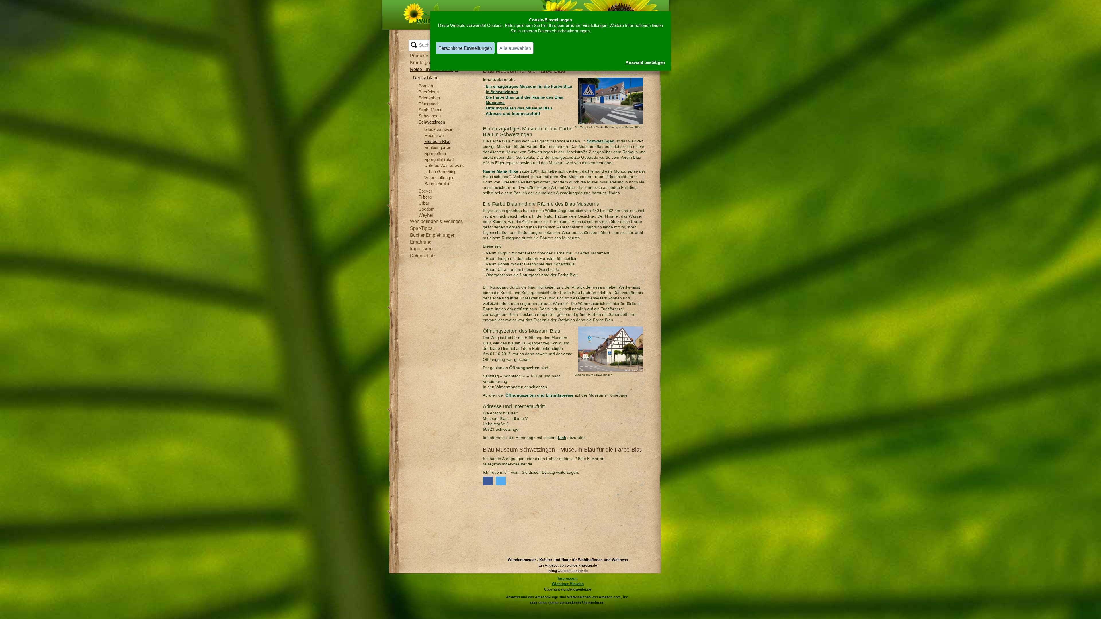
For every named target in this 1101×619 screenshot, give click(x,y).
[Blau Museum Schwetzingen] (610, 328)
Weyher (426, 215)
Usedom (427, 209)
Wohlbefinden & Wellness (436, 221)
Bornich (426, 85)
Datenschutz (423, 255)
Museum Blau (437, 141)
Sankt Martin (430, 109)
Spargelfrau (435, 153)
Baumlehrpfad (437, 183)
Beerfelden (429, 91)
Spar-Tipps (421, 228)
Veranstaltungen (439, 177)
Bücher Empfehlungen (433, 235)
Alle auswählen (515, 48)
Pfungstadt (429, 103)
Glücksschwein (438, 129)
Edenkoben (429, 97)
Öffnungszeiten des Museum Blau (519, 108)
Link (562, 437)
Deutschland (426, 77)
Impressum (421, 248)
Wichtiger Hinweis (568, 584)
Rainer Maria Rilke (500, 171)
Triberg (425, 197)
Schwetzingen (432, 122)
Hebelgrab (434, 135)
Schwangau (430, 115)
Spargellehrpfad (439, 159)
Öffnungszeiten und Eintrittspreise (539, 395)
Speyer (425, 191)
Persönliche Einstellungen (465, 48)
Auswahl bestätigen (645, 62)
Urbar (424, 203)
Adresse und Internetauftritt (513, 113)
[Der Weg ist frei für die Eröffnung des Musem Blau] (610, 79)
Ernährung (421, 242)
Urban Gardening (440, 171)
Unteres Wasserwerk (444, 165)
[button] (488, 481)
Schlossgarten (437, 147)
